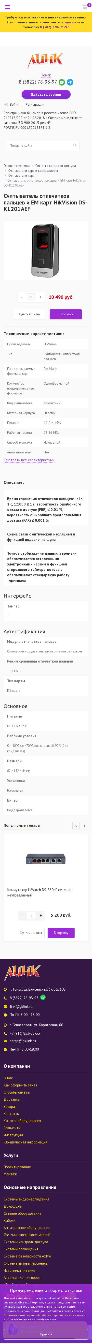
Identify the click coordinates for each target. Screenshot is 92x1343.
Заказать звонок (46, 94)
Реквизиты (12, 1128)
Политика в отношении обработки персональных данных (44, 1315)
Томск (46, 75)
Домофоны (13, 1206)
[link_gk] (70, 82)
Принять (46, 1334)
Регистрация (35, 104)
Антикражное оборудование (27, 1227)
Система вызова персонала (26, 1263)
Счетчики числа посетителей (27, 1234)
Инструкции (13, 1135)
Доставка (12, 1099)
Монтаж (10, 1174)
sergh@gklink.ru (23, 1041)
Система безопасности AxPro (27, 1256)
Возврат (10, 1106)
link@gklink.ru (21, 1006)
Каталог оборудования (22, 1120)
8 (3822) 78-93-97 (38, 82)
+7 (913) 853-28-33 (25, 1033)
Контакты (11, 1113)
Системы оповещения (21, 1249)
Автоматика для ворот (22, 1277)
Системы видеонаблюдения (26, 1199)
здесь (68, 22)
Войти (14, 104)
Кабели (9, 1220)
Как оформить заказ (20, 1085)
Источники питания (19, 1270)
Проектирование (17, 1167)
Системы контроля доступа (26, 1242)
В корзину (66, 314)
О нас (8, 1078)
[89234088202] (62, 82)
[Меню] (7, 7)
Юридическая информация (25, 1142)
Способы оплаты (17, 1092)
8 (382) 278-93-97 (54, 27)
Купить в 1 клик (29, 314)
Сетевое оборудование (22, 1213)
